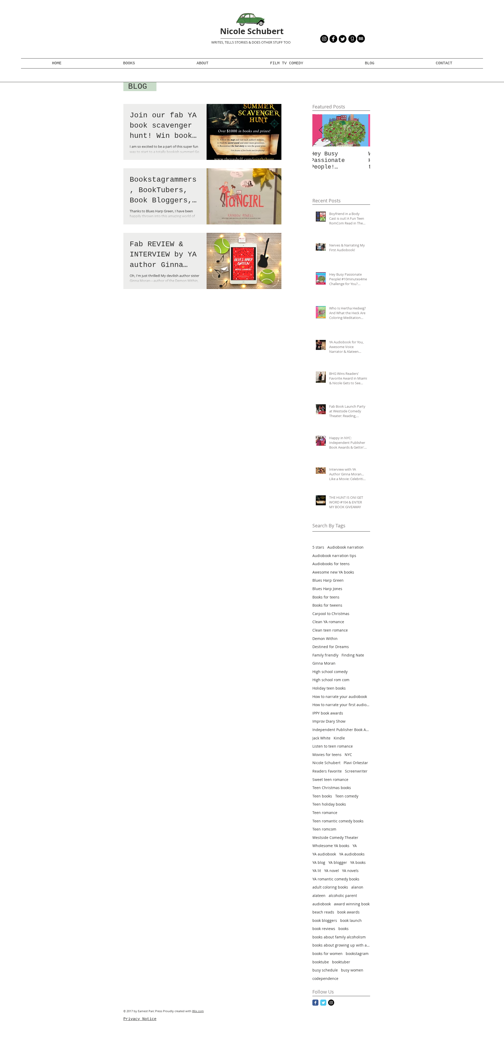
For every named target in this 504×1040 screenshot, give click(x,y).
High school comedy (330, 671)
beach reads (323, 912)
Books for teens (325, 597)
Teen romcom (324, 829)
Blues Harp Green (328, 580)
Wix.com (198, 1011)
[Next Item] (361, 130)
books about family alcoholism (339, 936)
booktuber (341, 961)
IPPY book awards (327, 713)
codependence (325, 978)
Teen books (322, 796)
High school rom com (330, 679)
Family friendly (325, 655)
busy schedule (325, 970)
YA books (358, 862)
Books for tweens (327, 605)
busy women (352, 970)
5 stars (318, 547)
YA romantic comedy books (335, 878)
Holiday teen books (329, 688)
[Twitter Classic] (323, 1003)
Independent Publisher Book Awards (341, 729)
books (343, 928)
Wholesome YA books (330, 845)
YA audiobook (324, 854)
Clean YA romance (328, 621)
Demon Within (325, 638)
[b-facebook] (333, 39)
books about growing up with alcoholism (341, 945)
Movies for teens (327, 754)
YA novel (331, 870)
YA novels (350, 870)
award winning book (352, 903)
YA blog (318, 862)
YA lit (316, 870)
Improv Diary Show (328, 721)
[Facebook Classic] (315, 1003)
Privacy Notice (139, 1019)
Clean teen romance (330, 630)
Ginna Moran (323, 663)
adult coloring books (330, 887)
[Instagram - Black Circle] (324, 39)
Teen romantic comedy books (338, 820)
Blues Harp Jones (327, 588)
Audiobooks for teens (331, 563)
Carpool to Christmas (330, 613)
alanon (357, 887)
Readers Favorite (327, 771)
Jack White (321, 738)
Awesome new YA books (333, 572)
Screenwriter (356, 771)
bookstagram (357, 953)
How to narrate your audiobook (339, 696)
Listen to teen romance (332, 746)
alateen (319, 895)
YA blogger (337, 862)
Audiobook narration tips (334, 555)
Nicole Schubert (252, 31)
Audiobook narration (345, 547)
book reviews (323, 928)
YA (355, 845)
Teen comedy (346, 796)
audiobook (321, 903)
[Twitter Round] (342, 39)
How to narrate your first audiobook (341, 704)
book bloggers (324, 920)
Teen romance (324, 812)
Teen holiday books (329, 804)
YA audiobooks (352, 854)
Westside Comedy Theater (335, 837)
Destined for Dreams (330, 646)
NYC (348, 754)
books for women (327, 953)
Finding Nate (353, 655)
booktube (320, 961)
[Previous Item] (320, 130)
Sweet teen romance (330, 779)
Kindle (339, 738)
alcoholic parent (343, 895)
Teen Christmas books (331, 787)
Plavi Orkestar (356, 762)
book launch (351, 920)
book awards (348, 912)
